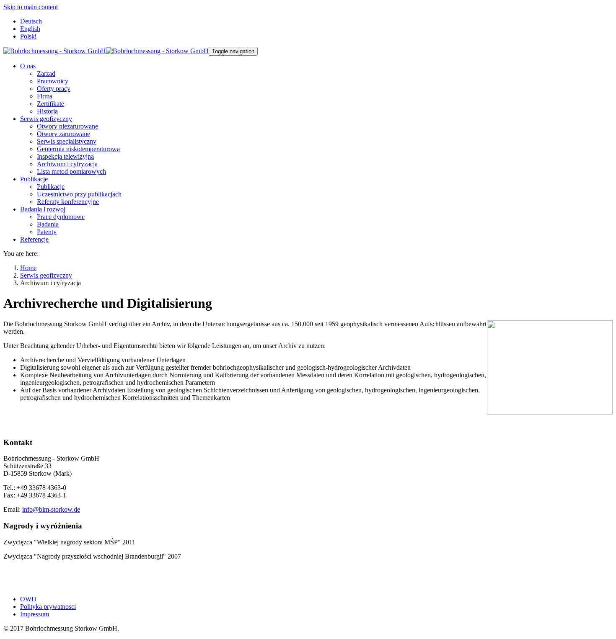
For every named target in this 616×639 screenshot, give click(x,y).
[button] (28, 66)
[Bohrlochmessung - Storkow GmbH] (106, 50)
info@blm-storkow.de (51, 509)
